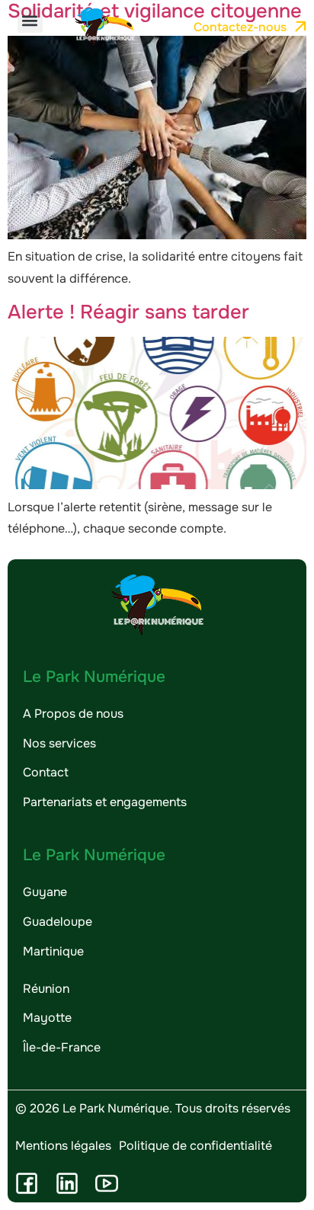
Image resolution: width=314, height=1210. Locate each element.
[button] (30, 20)
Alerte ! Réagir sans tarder (128, 312)
